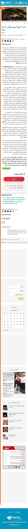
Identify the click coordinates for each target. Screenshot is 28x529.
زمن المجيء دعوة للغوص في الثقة (13, 201)
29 (4, 327)
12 (17, 318)
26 (17, 324)
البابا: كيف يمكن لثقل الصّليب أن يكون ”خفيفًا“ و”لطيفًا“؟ (16, 414)
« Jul (4, 330)
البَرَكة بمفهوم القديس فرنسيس (15, 420)
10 (10, 318)
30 (7, 327)
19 (17, 321)
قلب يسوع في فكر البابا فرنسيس (15, 427)
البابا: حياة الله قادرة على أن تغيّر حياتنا (16, 405)
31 (10, 327)
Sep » (7, 330)
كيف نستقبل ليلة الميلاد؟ (10, 203)
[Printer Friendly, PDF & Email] (6, 168)
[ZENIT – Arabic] (8, 3)
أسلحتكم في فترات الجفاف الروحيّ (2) (14, 199)
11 (14, 318)
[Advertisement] (14, 263)
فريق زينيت (22, 39)
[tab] (8, 448)
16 (7, 321)
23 (7, 324)
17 (10, 321)
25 (14, 324)
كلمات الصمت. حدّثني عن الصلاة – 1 (13, 197)
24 (10, 324)
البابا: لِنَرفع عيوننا (12, 435)
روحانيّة (2, 8)
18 (14, 321)
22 (4, 324)
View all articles (6, 227)
